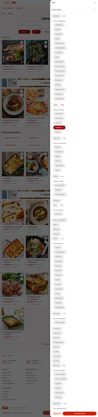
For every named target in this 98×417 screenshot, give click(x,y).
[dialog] (74, 208)
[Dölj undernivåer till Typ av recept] (94, 9)
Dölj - (64, 16)
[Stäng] (95, 3)
